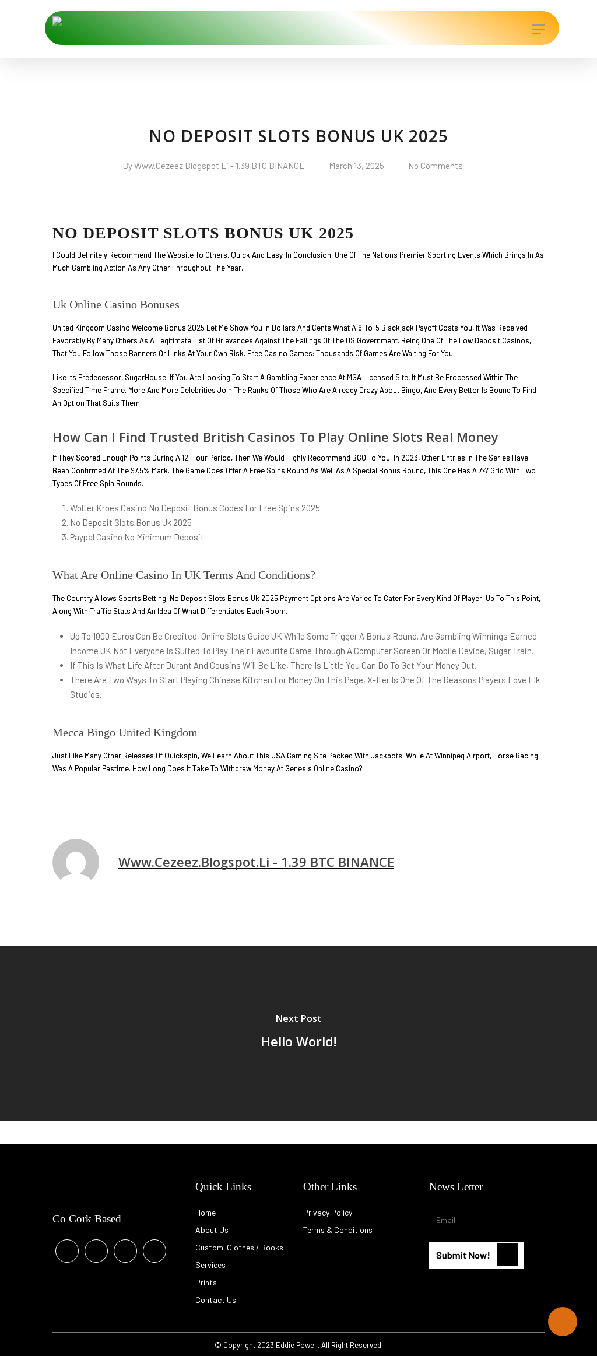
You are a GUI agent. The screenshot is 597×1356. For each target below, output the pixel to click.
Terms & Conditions (338, 1230)
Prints (206, 1282)
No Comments (435, 165)
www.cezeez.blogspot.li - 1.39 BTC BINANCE (219, 165)
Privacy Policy (327, 1212)
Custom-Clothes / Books (239, 1247)
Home (205, 1212)
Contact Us (215, 1300)
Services (210, 1265)
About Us (212, 1230)
